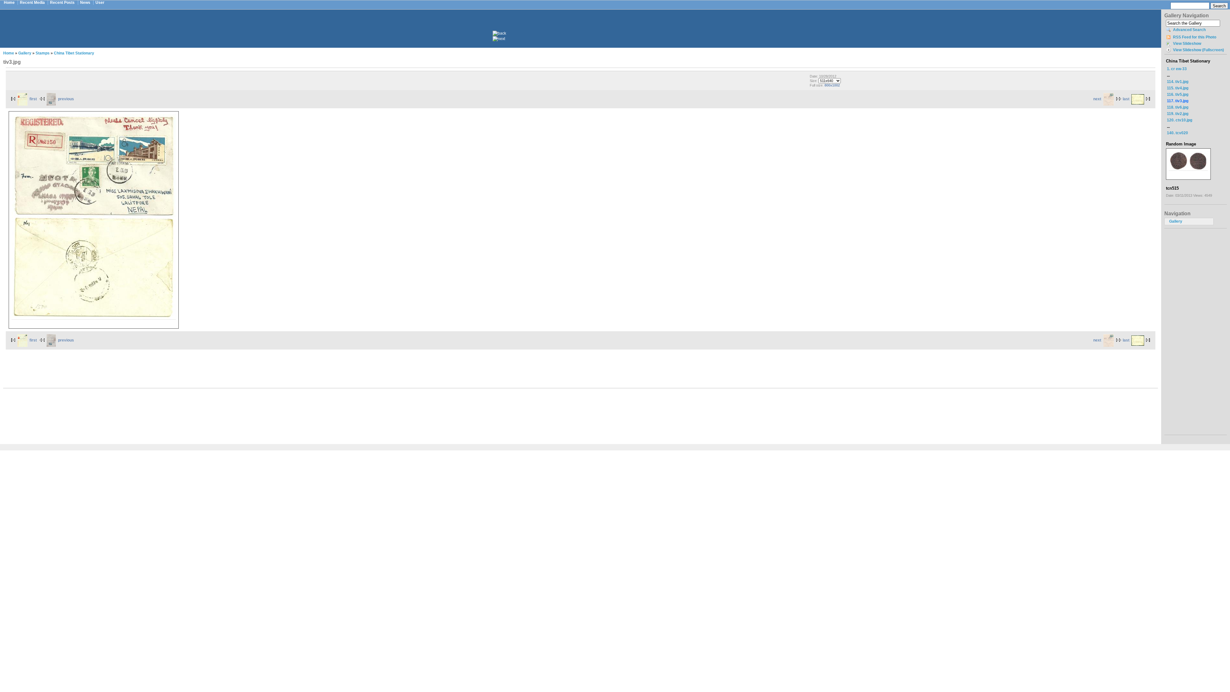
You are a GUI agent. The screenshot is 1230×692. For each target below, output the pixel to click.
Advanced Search (1189, 30)
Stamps (43, 53)
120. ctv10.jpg (1179, 120)
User (99, 2)
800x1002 (832, 85)
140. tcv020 (1177, 133)
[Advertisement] (585, 25)
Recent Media (32, 2)
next (1097, 99)
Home (9, 2)
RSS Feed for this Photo (1194, 37)
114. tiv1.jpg (1177, 81)
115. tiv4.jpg (1177, 88)
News (85, 2)
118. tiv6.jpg (1177, 107)
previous (66, 99)
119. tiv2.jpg (1177, 113)
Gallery (24, 53)
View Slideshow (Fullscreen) (1198, 50)
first (33, 99)
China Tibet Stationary (74, 53)
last (1126, 99)
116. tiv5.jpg (1177, 94)
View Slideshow (1187, 43)
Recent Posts (62, 2)
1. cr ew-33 (1177, 69)
